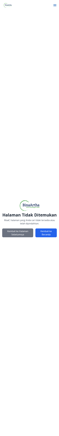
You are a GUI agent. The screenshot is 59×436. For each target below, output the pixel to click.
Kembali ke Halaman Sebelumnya (17, 233)
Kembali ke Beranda (46, 233)
